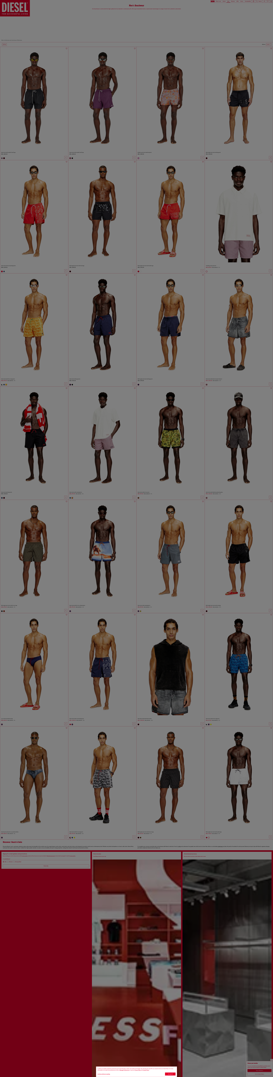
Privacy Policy (138, 1070)
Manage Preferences (124, 1070)
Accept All (170, 1074)
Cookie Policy (146, 1070)
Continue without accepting (103, 1074)
